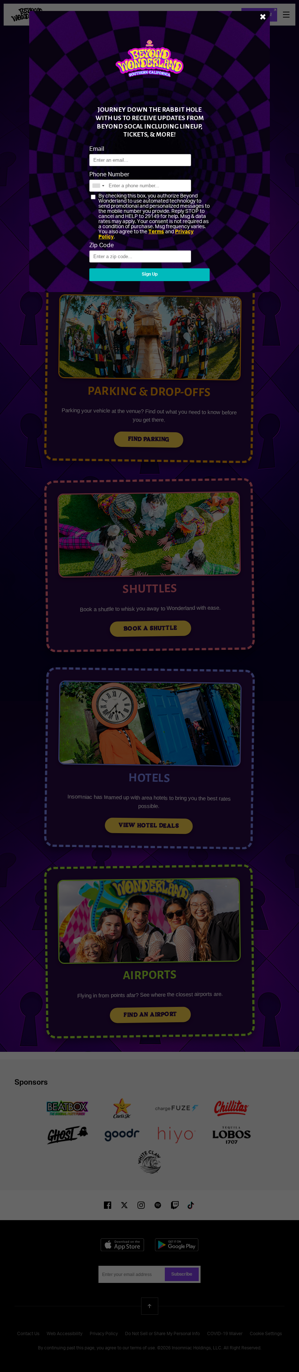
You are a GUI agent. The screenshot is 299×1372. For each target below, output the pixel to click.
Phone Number (109, 175)
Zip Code (101, 246)
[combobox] (98, 185)
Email (96, 149)
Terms (156, 231)
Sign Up (150, 274)
